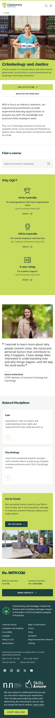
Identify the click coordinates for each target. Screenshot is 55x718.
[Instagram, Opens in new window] (11, 670)
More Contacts (25, 592)
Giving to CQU (8, 639)
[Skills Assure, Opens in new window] (36, 686)
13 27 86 (5, 583)
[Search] (49, 164)
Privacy (31, 628)
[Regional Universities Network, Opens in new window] (12, 685)
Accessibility (7, 632)
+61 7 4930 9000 (35, 583)
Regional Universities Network (40, 639)
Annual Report (8, 643)
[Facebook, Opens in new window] (5, 670)
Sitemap (31, 643)
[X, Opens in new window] (25, 670)
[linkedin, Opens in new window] (18, 670)
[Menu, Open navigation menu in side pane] (51, 6)
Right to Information (36, 624)
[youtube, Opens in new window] (31, 670)
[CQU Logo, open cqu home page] (12, 5)
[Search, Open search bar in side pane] (46, 6)
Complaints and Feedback (13, 628)
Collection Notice (9, 624)
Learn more (38, 704)
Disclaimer (32, 636)
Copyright (6, 636)
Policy (30, 632)
